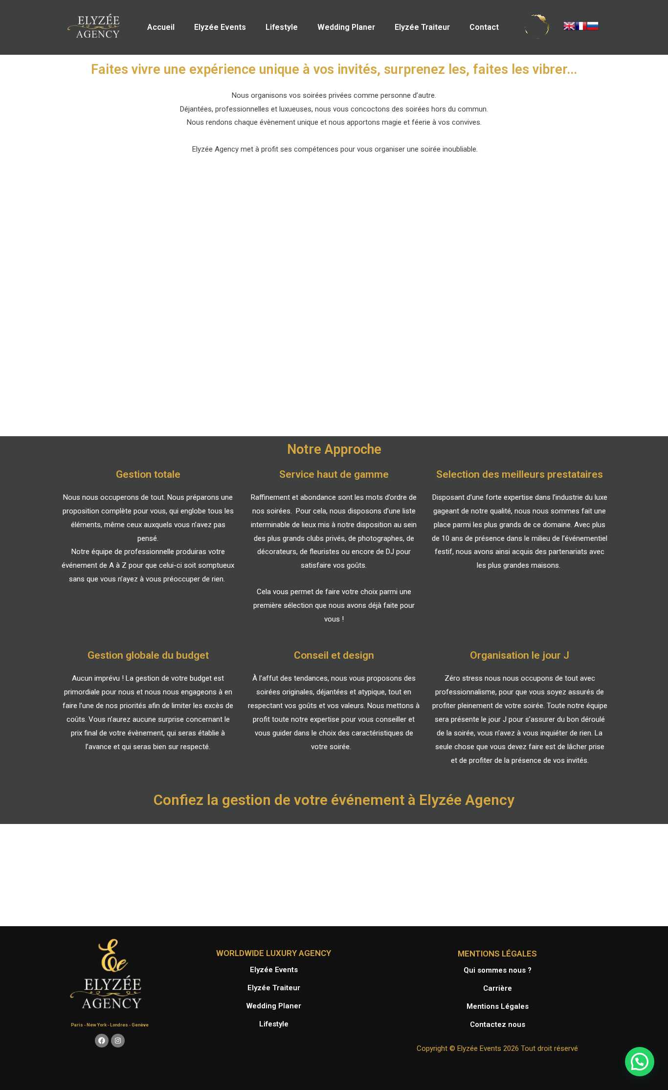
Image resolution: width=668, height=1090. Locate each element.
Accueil (161, 27)
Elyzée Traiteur (422, 27)
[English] (569, 25)
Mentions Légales (498, 1006)
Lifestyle (282, 27)
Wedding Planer (346, 27)
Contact (484, 27)
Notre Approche (334, 449)
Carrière (497, 988)
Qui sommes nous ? (498, 970)
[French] (581, 25)
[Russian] (593, 25)
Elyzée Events (220, 27)
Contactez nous (497, 1024)
